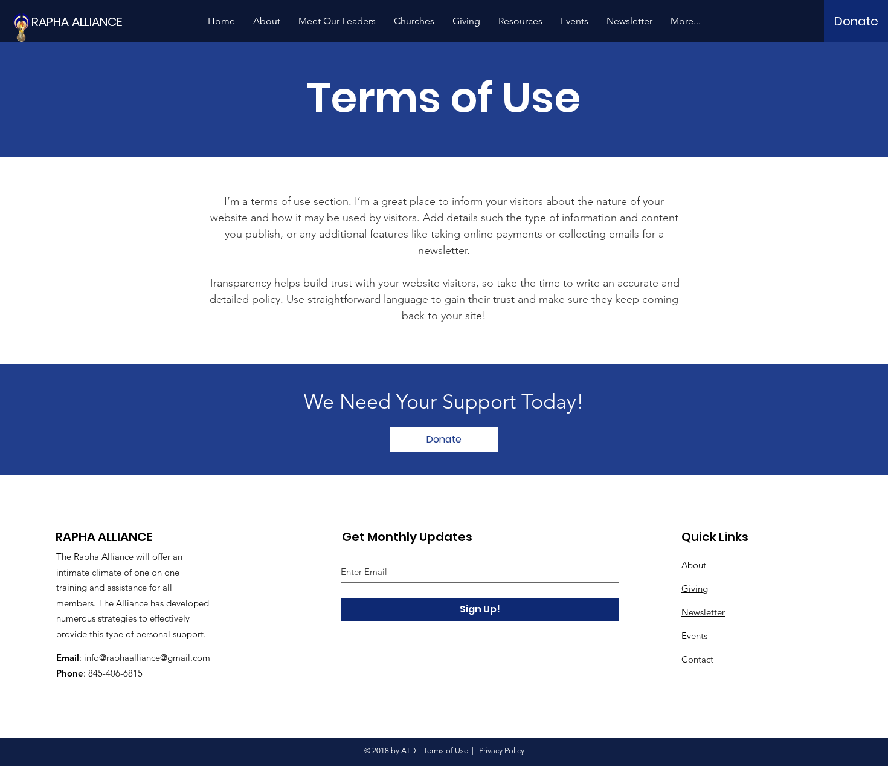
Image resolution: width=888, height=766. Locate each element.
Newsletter (703, 612)
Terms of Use (445, 750)
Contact (697, 659)
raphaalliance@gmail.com (158, 657)
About (693, 565)
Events (694, 635)
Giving (694, 588)
